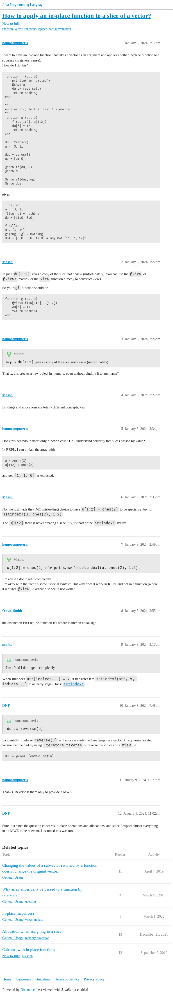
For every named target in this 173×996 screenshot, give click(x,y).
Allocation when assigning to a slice (31, 931)
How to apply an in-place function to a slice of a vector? (76, 15)
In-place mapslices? (18, 913)
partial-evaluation (60, 29)
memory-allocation (37, 938)
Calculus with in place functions (28, 949)
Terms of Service (67, 979)
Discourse (27, 989)
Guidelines (43, 979)
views (28, 919)
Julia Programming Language (23, 5)
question (30, 901)
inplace (42, 29)
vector (19, 29)
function (7, 29)
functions (30, 29)
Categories (23, 979)
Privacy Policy (94, 979)
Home (6, 979)
